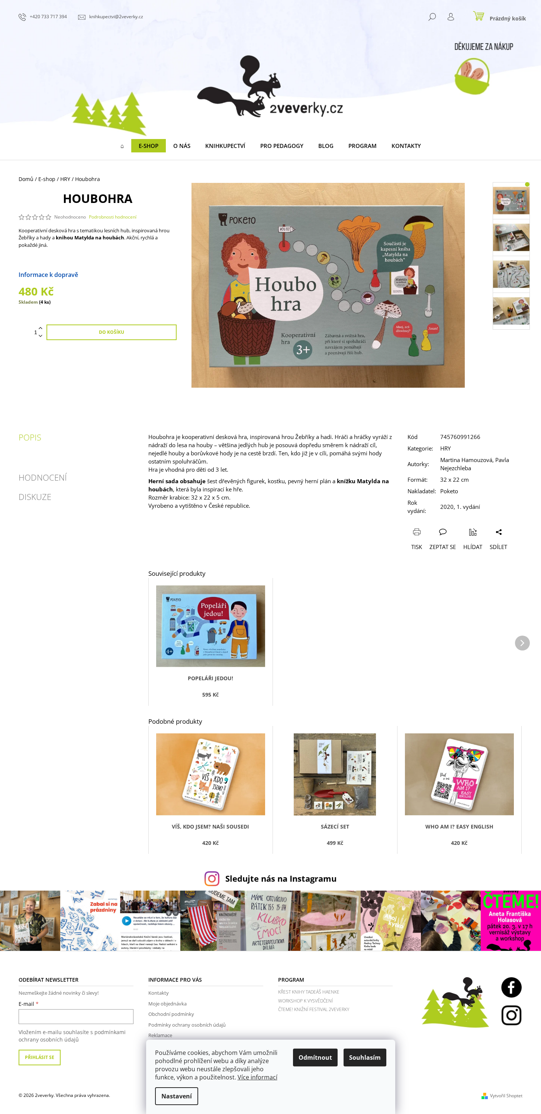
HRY (445, 448)
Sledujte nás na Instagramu (280, 878)
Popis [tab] (30, 437)
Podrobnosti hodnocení (112, 217)
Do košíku (111, 332)
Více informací (257, 1077)
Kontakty (158, 992)
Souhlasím (365, 1057)
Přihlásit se (39, 1057)
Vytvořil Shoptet (506, 1095)
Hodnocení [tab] (43, 477)
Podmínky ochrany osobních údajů (187, 1024)
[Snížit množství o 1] (40, 336)
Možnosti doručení (104, 275)
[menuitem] (122, 145)
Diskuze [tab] (35, 496)
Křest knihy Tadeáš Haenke (308, 991)
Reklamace (160, 1035)
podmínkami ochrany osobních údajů (72, 1036)
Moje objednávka (167, 1003)
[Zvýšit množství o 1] (40, 328)
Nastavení (176, 1096)
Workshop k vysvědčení (305, 1000)
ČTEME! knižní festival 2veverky (313, 1009)
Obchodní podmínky (171, 1014)
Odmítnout (315, 1057)
